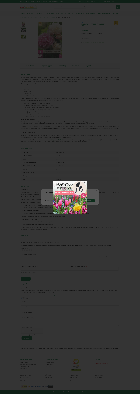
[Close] (84, 182)
